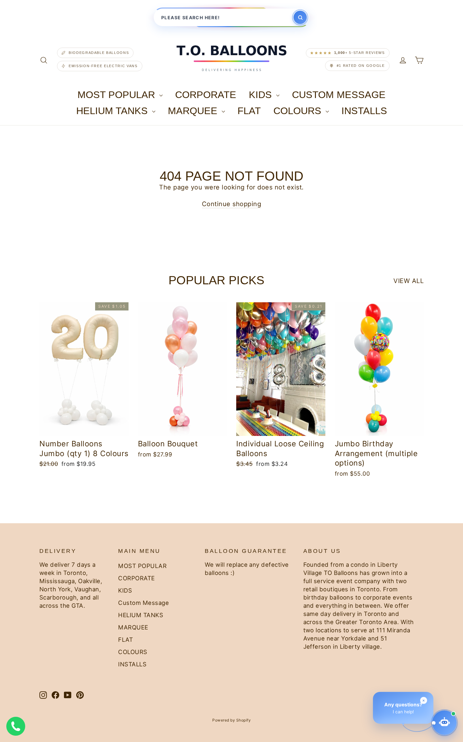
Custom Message (339, 94)
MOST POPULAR (117, 94)
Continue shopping (231, 204)
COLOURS (298, 110)
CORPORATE (205, 94)
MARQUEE (194, 110)
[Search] (300, 17)
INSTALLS (364, 110)
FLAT (249, 110)
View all (408, 281)
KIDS (262, 94)
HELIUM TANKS (113, 110)
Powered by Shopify (231, 720)
